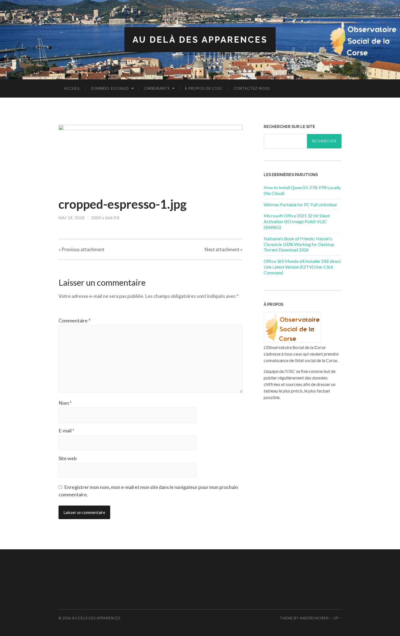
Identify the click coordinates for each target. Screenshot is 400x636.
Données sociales (110, 88)
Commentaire (74, 320)
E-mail (66, 430)
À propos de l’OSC (204, 88)
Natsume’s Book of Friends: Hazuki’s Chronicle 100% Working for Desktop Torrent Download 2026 (299, 244)
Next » (223, 249)
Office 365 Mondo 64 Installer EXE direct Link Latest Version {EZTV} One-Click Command (302, 266)
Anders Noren (314, 618)
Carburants (157, 88)
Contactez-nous (251, 88)
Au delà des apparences (200, 40)
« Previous (81, 249)
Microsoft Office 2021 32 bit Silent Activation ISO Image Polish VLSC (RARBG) (297, 221)
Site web (68, 458)
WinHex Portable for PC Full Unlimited (300, 204)
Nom (65, 402)
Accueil (72, 88)
